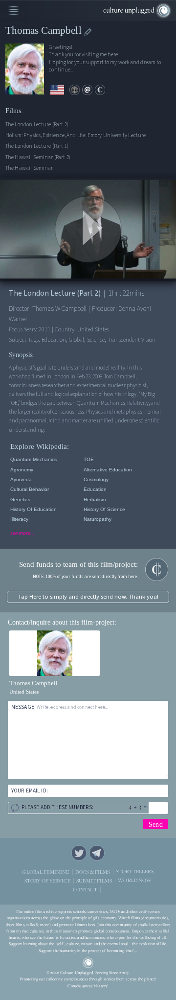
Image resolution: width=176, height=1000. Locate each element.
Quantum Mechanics (33, 459)
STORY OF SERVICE (47, 880)
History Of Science (104, 509)
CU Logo (88, 962)
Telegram (97, 852)
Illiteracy (19, 519)
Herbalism (95, 499)
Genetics (20, 499)
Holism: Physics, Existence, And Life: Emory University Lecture (75, 135)
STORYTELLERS (135, 871)
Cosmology (96, 479)
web (74, 90)
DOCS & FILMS (92, 871)
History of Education (33, 509)
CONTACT (85, 889)
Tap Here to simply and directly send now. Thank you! (88, 596)
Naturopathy (97, 519)
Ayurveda (21, 479)
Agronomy (21, 469)
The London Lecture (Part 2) (36, 124)
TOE (89, 459)
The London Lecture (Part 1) (36, 146)
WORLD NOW (135, 880)
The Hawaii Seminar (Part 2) (37, 157)
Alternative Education (108, 469)
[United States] (57, 90)
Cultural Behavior (29, 489)
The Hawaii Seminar (29, 168)
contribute (100, 90)
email (87, 90)
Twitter (79, 852)
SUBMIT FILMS (94, 880)
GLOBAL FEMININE (45, 871)
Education (95, 489)
